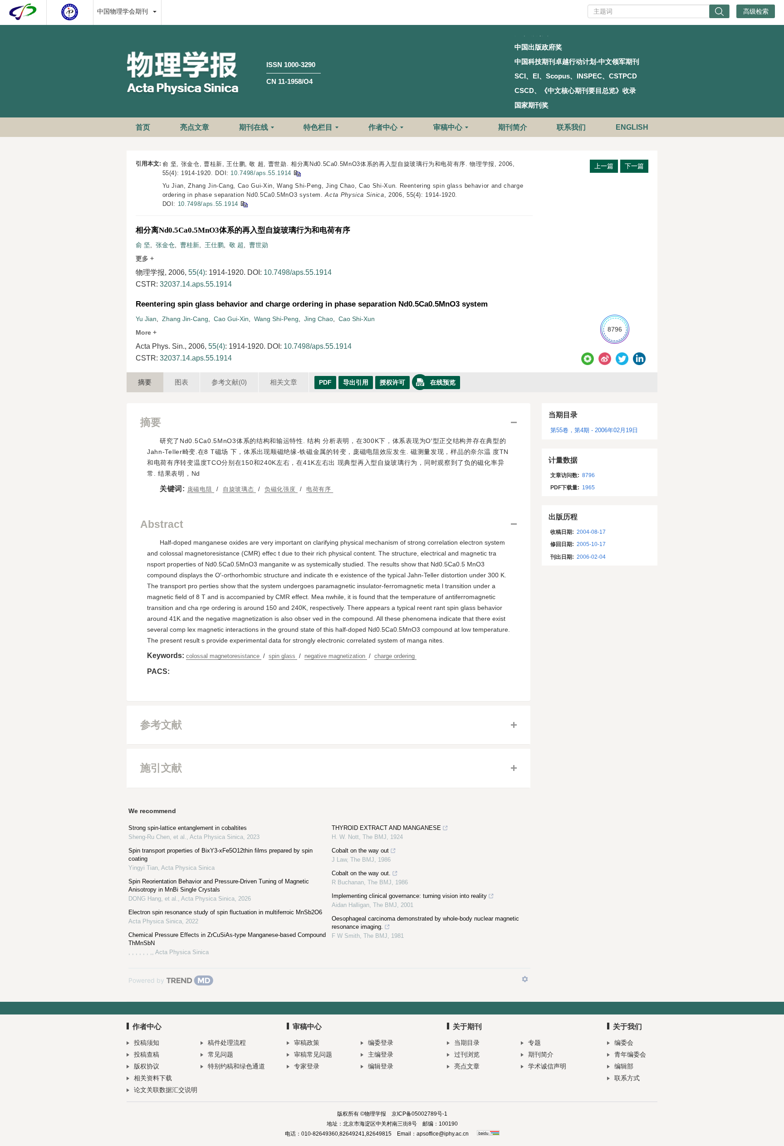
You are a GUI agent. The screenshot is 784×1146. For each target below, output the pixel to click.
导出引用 (355, 382)
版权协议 (146, 1066)
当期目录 (467, 1042)
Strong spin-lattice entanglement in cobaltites (187, 827)
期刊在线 (253, 127)
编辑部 (623, 1066)
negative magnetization (335, 656)
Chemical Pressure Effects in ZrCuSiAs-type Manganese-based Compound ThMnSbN (227, 938)
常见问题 (220, 1054)
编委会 (623, 1042)
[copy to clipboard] (244, 203)
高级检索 (756, 11)
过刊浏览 (467, 1054)
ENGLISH (632, 127)
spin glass (283, 656)
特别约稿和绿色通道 (236, 1066)
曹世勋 (258, 245)
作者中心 (382, 127)
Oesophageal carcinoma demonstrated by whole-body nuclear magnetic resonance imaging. (425, 922)
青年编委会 (630, 1054)
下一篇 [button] (634, 166)
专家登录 (306, 1066)
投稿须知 (146, 1042)
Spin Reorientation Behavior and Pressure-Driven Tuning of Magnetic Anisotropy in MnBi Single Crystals (218, 885)
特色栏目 (318, 127)
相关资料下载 (153, 1078)
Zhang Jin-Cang (185, 318)
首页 (143, 127)
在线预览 (443, 382)
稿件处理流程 (227, 1042)
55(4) (196, 272)
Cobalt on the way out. (361, 873)
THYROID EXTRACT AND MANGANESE (386, 827)
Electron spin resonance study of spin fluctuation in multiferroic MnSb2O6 (225, 912)
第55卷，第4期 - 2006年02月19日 (594, 430)
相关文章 (283, 382)
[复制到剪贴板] (297, 173)
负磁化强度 (281, 489)
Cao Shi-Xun (356, 318)
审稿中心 (447, 127)
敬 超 (236, 245)
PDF (325, 382)
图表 (181, 382)
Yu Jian (146, 318)
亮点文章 (194, 127)
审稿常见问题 (313, 1054)
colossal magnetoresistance (223, 656)
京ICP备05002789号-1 (419, 1114)
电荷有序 (319, 489)
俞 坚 (143, 245)
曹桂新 (189, 245)
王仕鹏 (214, 245)
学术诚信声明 (547, 1066)
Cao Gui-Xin (231, 318)
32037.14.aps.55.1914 (196, 284)
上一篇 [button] (603, 166)
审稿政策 (306, 1042)
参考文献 (229, 382)
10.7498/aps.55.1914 (260, 173)
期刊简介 (512, 127)
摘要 (145, 382)
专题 (534, 1042)
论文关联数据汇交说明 (165, 1089)
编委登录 (380, 1042)
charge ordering (395, 656)
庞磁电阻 (201, 489)
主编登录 (380, 1054)
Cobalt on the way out (360, 850)
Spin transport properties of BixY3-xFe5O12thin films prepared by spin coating (220, 854)
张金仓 (165, 245)
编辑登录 (380, 1066)
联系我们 (571, 127)
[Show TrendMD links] (525, 979)
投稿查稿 (146, 1054)
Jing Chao (318, 318)
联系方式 (627, 1078)
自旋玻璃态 (239, 489)
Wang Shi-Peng (276, 318)
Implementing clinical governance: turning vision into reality (409, 895)
